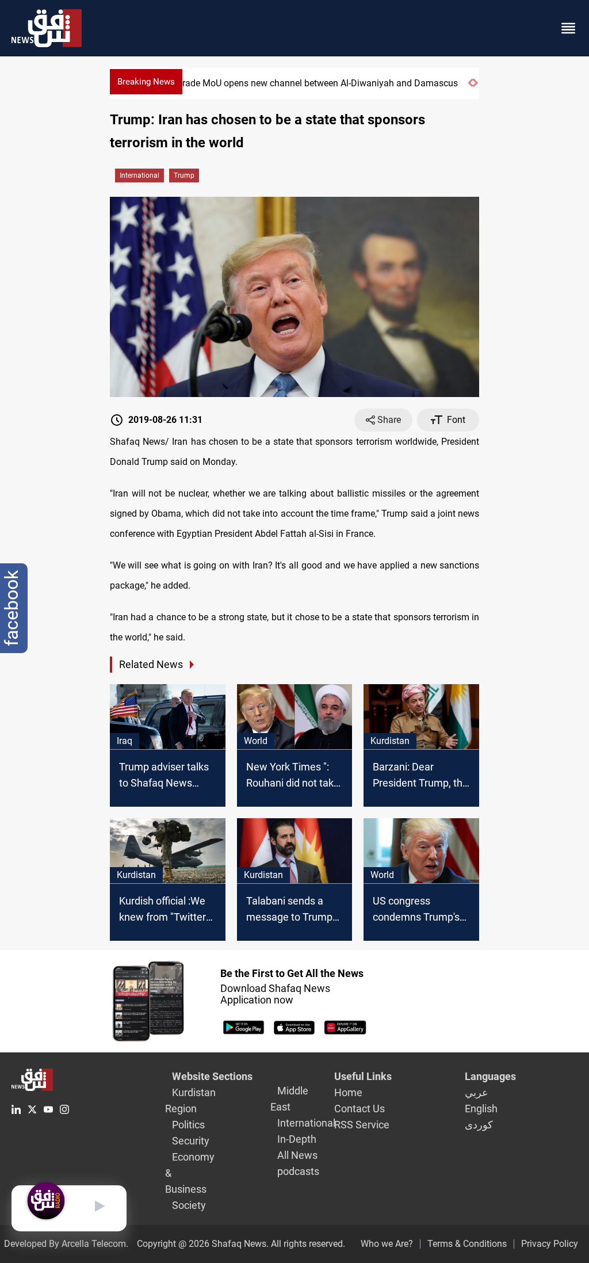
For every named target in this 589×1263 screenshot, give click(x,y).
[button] (470, 88)
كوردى (479, 1125)
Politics (188, 1125)
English (481, 1108)
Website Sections (212, 1076)
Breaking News (146, 82)
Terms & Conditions (467, 1243)
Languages (490, 1076)
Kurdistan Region (190, 1100)
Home (348, 1092)
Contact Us (359, 1108)
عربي (476, 1092)
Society (189, 1205)
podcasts (298, 1171)
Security (190, 1141)
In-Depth (296, 1139)
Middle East (289, 1099)
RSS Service (361, 1125)
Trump (184, 175)
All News (297, 1155)
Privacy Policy (549, 1243)
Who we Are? (387, 1243)
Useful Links (363, 1076)
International (139, 175)
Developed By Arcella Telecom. (66, 1243)
